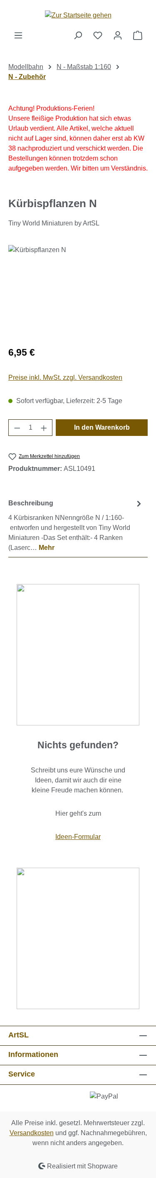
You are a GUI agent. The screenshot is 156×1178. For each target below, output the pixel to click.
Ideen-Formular (78, 836)
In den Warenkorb (102, 427)
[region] (78, 292)
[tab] (76, 525)
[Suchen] (78, 35)
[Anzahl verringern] (17, 427)
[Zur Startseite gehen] (78, 15)
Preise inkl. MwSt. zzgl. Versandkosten (65, 377)
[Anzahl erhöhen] (44, 427)
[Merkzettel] (98, 35)
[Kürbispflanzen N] (78, 292)
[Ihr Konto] (118, 35)
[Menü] (18, 35)
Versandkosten (32, 1132)
